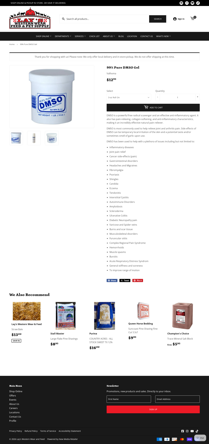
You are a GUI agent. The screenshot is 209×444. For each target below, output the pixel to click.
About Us (108, 36)
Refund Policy (31, 431)
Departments (62, 36)
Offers (12, 395)
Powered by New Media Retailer (62, 439)
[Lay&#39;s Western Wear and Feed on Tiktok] (197, 431)
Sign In (181, 19)
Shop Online (43, 36)
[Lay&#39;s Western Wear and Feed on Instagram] (187, 431)
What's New (162, 36)
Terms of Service (48, 431)
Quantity (160, 90)
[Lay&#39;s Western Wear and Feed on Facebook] (182, 431)
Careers (13, 408)
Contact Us (146, 36)
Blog (121, 36)
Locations (14, 412)
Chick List (94, 36)
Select (110, 90)
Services (79, 36)
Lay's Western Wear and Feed (31, 439)
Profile (12, 420)
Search (160, 19)
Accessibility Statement (70, 431)
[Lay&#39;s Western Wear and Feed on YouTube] (192, 431)
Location (132, 36)
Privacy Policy (15, 431)
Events (12, 399)
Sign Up (153, 409)
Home (12, 44)
